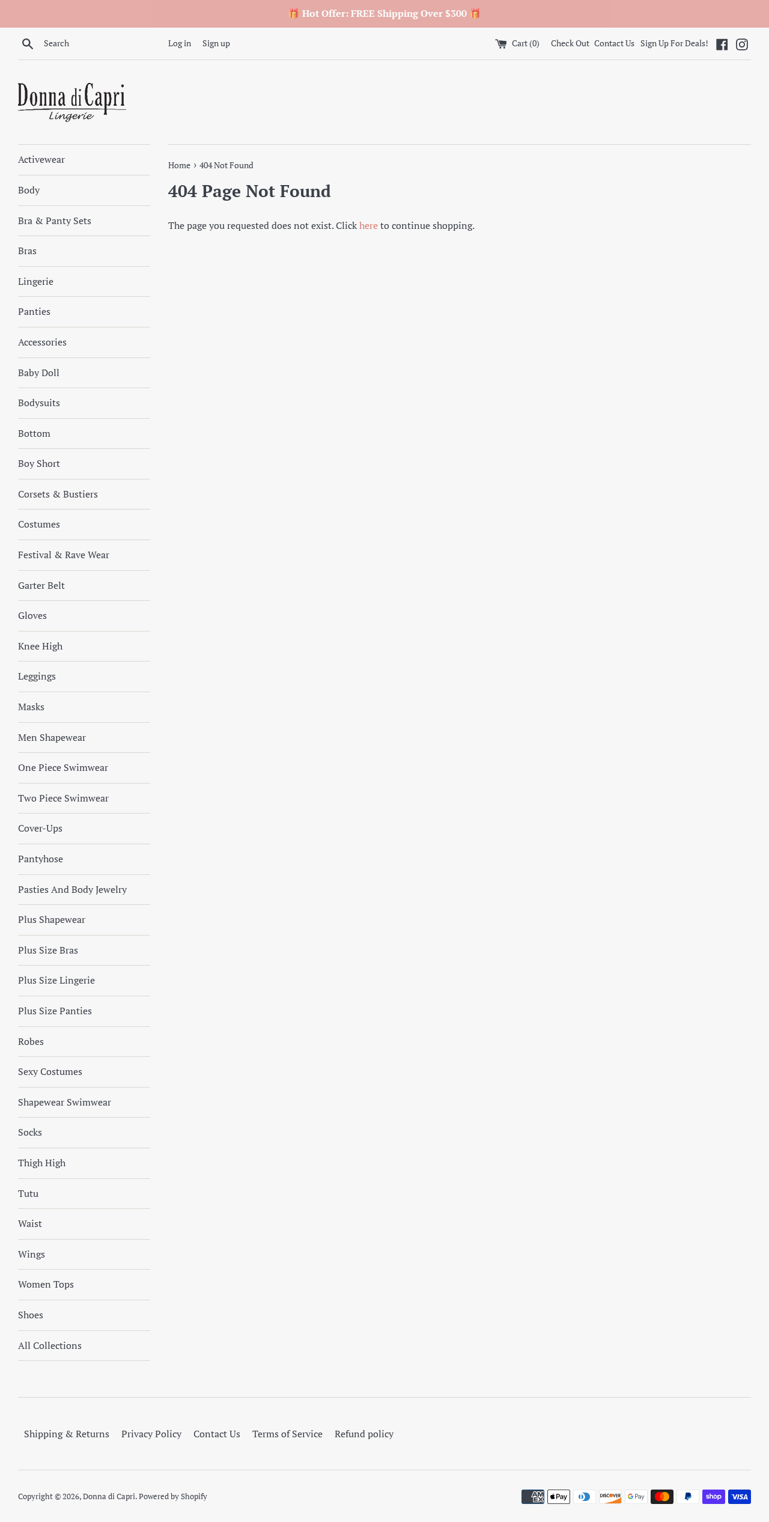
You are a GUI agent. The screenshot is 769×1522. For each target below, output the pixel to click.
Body (29, 189)
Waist (30, 1223)
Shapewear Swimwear (64, 1102)
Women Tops (46, 1284)
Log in (179, 43)
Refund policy (364, 1433)
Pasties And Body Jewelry (72, 889)
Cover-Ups (40, 828)
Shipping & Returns (66, 1433)
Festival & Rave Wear (63, 554)
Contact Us (614, 43)
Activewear (41, 159)
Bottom (34, 433)
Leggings (37, 676)
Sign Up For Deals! (674, 43)
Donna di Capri (109, 1496)
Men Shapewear (52, 737)
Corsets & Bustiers (58, 494)
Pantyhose (40, 858)
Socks (30, 1132)
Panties (34, 311)
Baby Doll (38, 372)
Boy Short (39, 463)
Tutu (28, 1193)
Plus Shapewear (51, 919)
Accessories (42, 342)
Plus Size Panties (55, 1010)
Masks (31, 706)
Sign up (216, 43)
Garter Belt (41, 585)
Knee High (40, 646)
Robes (31, 1041)
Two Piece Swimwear (63, 798)
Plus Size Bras (48, 950)
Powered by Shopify (173, 1496)
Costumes (39, 524)
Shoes (30, 1314)
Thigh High (41, 1162)
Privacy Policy (151, 1433)
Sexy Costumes (50, 1071)
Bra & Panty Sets (54, 220)
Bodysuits (39, 402)
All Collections (50, 1345)
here (368, 225)
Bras (27, 250)
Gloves (32, 615)
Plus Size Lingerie (56, 980)
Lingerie (35, 281)
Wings (31, 1254)
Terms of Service (287, 1433)
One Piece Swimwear (63, 767)
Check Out (571, 43)
